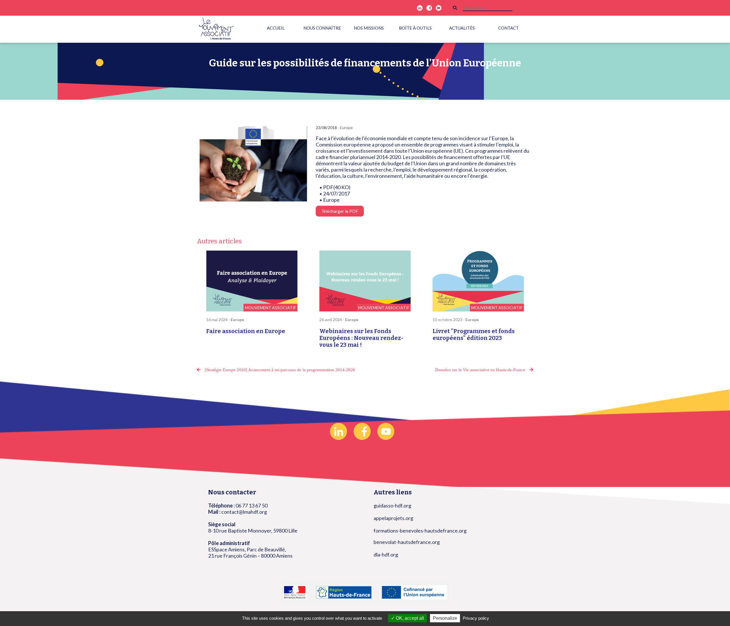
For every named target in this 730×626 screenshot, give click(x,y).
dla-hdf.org (386, 554)
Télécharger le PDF (339, 211)
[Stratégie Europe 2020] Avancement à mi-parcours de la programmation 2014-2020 (280, 370)
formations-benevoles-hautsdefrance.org (420, 530)
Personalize (445, 618)
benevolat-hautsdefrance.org (407, 542)
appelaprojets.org (393, 518)
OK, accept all (409, 618)
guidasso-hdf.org (392, 505)
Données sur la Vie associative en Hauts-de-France (480, 370)
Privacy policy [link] (476, 618)
